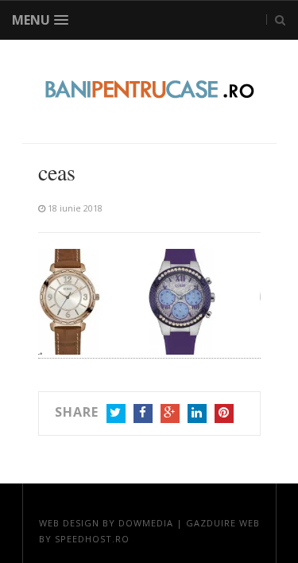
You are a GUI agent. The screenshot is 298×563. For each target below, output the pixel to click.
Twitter (116, 413)
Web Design (69, 523)
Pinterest (224, 413)
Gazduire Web (223, 523)
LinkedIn (197, 413)
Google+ (170, 413)
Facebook (143, 413)
